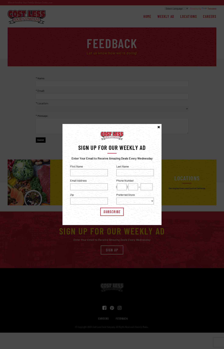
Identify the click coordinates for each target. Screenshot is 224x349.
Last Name (122, 166)
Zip (72, 194)
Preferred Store (125, 194)
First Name (76, 166)
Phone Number (125, 180)
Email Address (78, 180)
